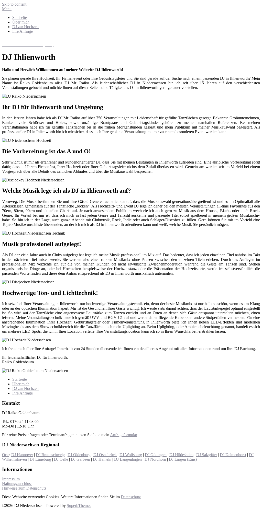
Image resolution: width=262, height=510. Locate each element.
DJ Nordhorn (155, 459)
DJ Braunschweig (50, 455)
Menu (7, 9)
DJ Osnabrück (105, 455)
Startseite (19, 17)
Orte (5, 455)
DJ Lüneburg (40, 459)
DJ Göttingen (156, 455)
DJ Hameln (102, 459)
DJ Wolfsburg (130, 455)
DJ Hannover (22, 455)
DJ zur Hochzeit (25, 27)
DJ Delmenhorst (233, 455)
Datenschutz (131, 497)
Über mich (20, 22)
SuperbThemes (79, 505)
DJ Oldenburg (79, 455)
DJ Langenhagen (128, 459)
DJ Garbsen (80, 459)
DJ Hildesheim (181, 455)
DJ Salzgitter (206, 455)
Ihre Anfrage (22, 31)
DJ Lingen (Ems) (183, 459)
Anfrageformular (123, 435)
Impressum (11, 479)
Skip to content (14, 4)
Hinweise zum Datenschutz (24, 488)
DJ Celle (61, 459)
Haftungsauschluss (17, 483)
